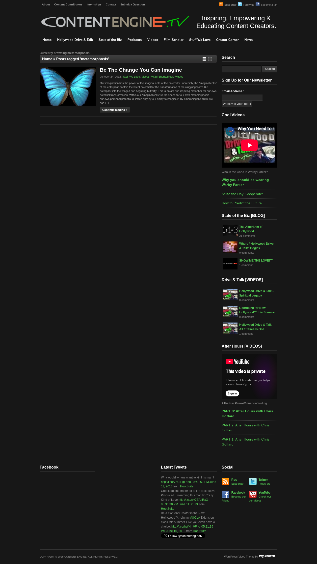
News (248, 40)
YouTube (260, 496)
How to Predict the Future (242, 203)
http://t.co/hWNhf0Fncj (186, 526)
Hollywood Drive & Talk (75, 40)
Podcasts (135, 40)
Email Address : (233, 91)
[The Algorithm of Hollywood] (230, 235)
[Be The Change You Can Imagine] (68, 105)
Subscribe (230, 4)
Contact (111, 4)
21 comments (247, 235)
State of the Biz (110, 40)
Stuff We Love (200, 40)
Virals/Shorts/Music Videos (167, 76)
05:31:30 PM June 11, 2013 (179, 504)
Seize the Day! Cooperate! (242, 194)
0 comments (246, 252)
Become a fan (269, 4)
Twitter (264, 481)
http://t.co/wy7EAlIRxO (193, 500)
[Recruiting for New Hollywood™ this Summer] (230, 316)
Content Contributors (68, 4)
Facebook (234, 496)
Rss (237, 481)
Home (47, 40)
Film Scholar (174, 40)
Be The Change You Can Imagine (141, 70)
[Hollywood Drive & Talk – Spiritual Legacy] (230, 299)
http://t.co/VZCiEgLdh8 (176, 482)
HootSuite (186, 486)
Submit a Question (132, 4)
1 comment (246, 265)
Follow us (248, 4)
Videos (152, 40)
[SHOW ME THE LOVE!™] (230, 268)
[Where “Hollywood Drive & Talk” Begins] (230, 251)
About (46, 4)
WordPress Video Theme (239, 556)
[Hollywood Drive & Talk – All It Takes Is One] (230, 332)
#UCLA (195, 517)
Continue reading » (114, 109)
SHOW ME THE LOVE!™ (256, 260)
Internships (94, 4)
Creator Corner (227, 40)
